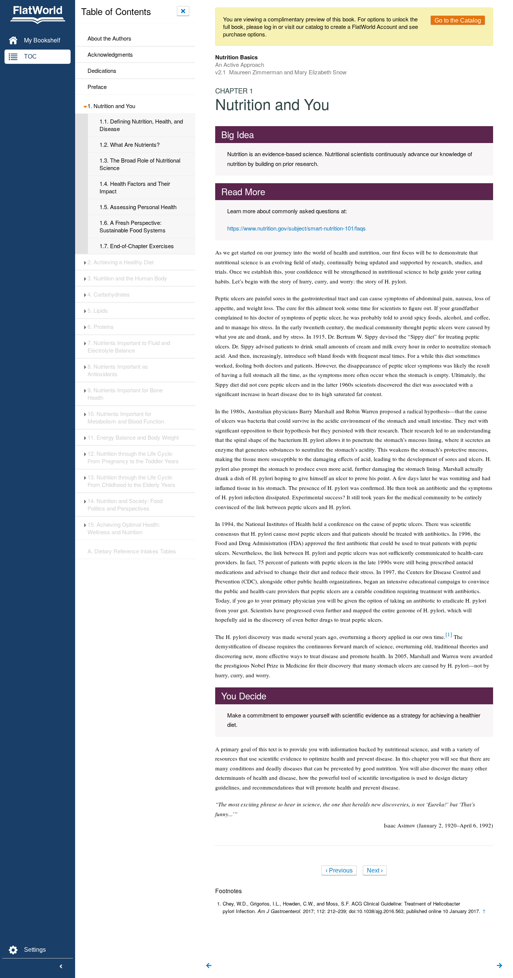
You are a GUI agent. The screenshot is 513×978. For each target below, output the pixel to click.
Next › (375, 870)
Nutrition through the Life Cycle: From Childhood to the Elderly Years (131, 480)
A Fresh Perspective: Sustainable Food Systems (133, 226)
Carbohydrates (109, 294)
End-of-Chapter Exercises (137, 246)
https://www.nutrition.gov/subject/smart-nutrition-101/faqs (296, 228)
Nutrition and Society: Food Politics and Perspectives (125, 504)
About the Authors (109, 38)
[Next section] (499, 965)
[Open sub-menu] (85, 106)
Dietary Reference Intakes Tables (132, 551)
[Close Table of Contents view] (183, 11)
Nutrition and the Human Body (127, 278)
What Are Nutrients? (130, 144)
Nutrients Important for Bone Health (125, 393)
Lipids (98, 310)
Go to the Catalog (458, 20)
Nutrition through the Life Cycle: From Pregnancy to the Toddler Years (133, 457)
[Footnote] (448, 634)
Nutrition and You (111, 106)
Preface (97, 86)
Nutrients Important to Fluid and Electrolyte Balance (129, 346)
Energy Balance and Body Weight (133, 437)
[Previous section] (208, 965)
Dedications (102, 70)
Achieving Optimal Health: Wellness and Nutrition (124, 528)
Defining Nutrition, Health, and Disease (141, 125)
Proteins (101, 326)
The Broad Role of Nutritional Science (140, 164)
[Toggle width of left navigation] (61, 967)
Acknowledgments (110, 54)
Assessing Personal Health (138, 207)
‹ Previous (339, 870)
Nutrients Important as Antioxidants (118, 370)
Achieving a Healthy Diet (121, 262)
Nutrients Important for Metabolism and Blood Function (126, 417)
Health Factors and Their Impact (135, 187)
